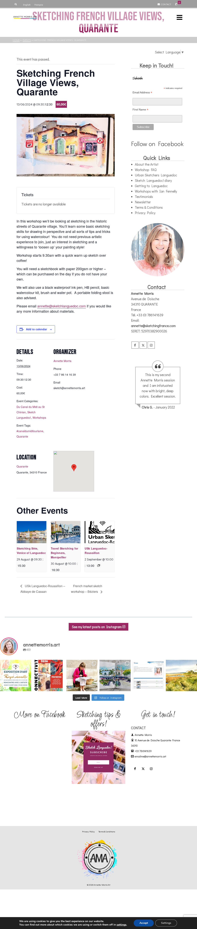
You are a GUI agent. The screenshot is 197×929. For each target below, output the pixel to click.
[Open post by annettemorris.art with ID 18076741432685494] (148, 675)
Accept (143, 923)
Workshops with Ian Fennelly (156, 191)
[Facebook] (135, 345)
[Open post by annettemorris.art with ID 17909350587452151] (15, 675)
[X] (143, 345)
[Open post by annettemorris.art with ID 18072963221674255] (48, 675)
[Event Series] (98, 565)
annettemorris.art (15, 663)
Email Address (142, 92)
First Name (140, 109)
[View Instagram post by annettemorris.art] (28, 687)
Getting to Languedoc (151, 185)
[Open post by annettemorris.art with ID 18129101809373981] (115, 675)
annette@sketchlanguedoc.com (61, 305)
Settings (166, 923)
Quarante (22, 436)
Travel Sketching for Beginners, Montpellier (64, 552)
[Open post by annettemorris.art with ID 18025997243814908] (82, 675)
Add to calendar (36, 329)
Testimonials (144, 196)
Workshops (39, 417)
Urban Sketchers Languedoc (156, 175)
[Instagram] (151, 345)
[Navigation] (179, 17)
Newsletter (143, 202)
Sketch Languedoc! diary (153, 180)
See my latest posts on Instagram (97, 626)
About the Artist (147, 164)
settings (121, 925)
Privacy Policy (145, 212)
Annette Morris (62, 361)
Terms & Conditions (149, 207)
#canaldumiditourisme (30, 431)
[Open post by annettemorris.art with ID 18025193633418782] (181, 675)
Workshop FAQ (146, 169)
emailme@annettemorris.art (150, 756)
